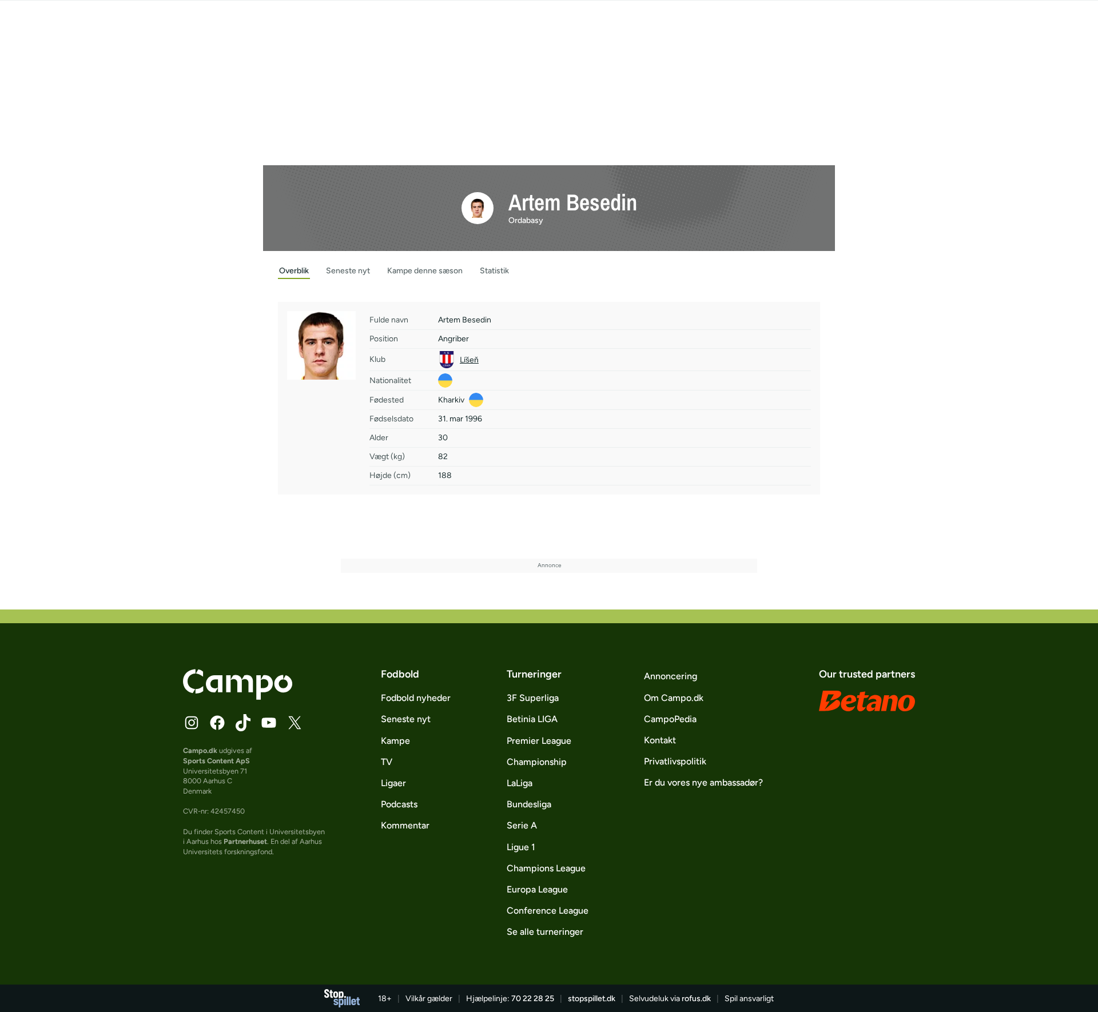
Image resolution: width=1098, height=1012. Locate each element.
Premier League (539, 740)
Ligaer (393, 783)
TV (386, 761)
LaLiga (519, 783)
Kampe (395, 740)
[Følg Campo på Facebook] (217, 722)
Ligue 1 (521, 847)
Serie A (522, 825)
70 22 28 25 (532, 998)
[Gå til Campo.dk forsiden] (237, 696)
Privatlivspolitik (675, 761)
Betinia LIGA (532, 719)
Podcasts (399, 804)
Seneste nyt (406, 719)
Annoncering (670, 676)
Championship (537, 761)
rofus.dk (696, 998)
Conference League (547, 910)
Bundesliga (529, 804)
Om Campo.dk (673, 697)
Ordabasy (525, 220)
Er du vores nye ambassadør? (703, 782)
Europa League (537, 889)
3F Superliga (533, 697)
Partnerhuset (245, 841)
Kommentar (405, 825)
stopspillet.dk (591, 998)
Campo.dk (200, 750)
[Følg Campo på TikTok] (243, 722)
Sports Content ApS (216, 760)
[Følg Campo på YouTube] (268, 722)
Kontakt (660, 740)
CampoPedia (670, 719)
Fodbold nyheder (416, 697)
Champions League (546, 868)
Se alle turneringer (545, 931)
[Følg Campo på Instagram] (191, 722)
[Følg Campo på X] (294, 722)
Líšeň (469, 360)
